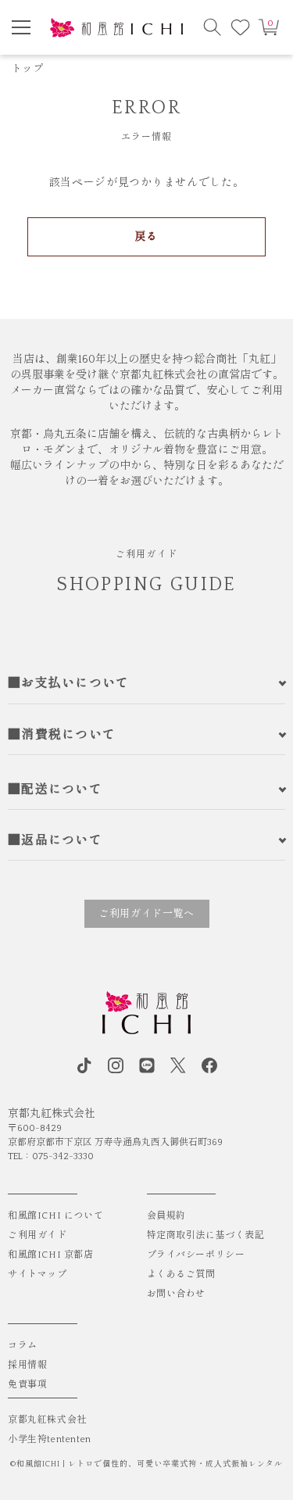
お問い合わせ (176, 1294)
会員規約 (166, 1216)
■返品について (55, 840)
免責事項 (27, 1385)
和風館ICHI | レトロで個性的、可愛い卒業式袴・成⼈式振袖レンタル (149, 1464)
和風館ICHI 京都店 (51, 1255)
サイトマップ (37, 1274)
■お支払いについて (69, 683)
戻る (146, 237)
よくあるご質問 (181, 1274)
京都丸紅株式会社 (47, 1420)
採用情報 (27, 1365)
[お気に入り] (241, 27)
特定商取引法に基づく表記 (206, 1235)
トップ (27, 68)
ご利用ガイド (37, 1235)
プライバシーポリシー (196, 1255)
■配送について (55, 789)
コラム (23, 1346)
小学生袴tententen (49, 1439)
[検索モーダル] (212, 27)
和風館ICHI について (55, 1216)
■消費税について (62, 735)
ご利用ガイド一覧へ (146, 913)
